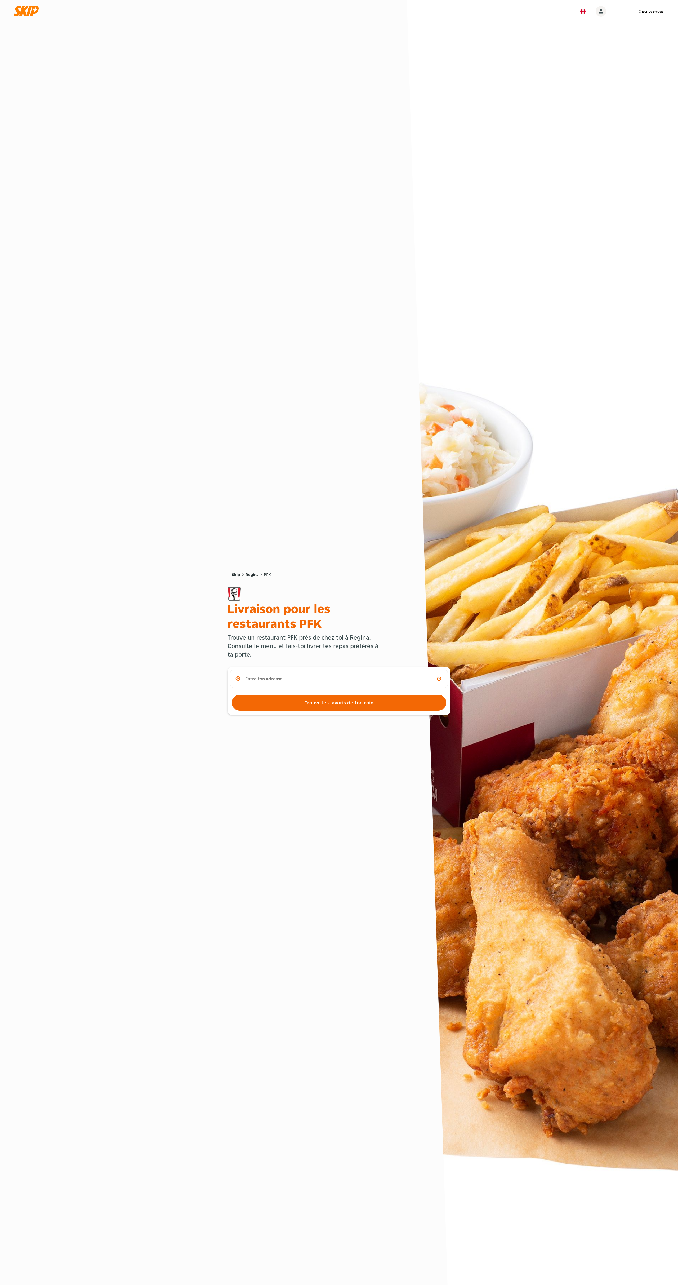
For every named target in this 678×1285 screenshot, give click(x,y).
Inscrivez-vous (651, 11)
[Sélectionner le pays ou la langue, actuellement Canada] (582, 11)
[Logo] (28, 11)
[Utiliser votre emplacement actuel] (439, 678)
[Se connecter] (601, 11)
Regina (252, 574)
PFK (267, 574)
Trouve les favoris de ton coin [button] (339, 702)
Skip (236, 574)
